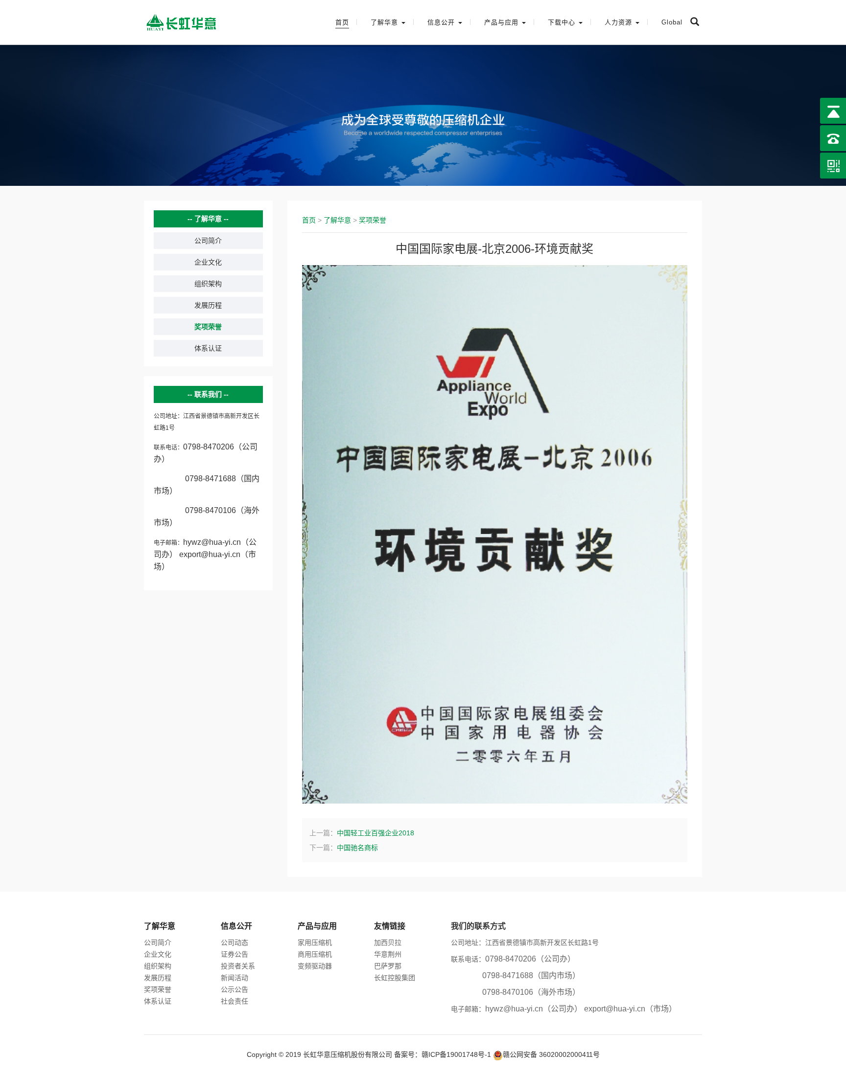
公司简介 (208, 241)
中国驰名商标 (357, 847)
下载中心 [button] (563, 22)
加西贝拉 (387, 942)
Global (671, 22)
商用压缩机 (315, 954)
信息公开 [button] (442, 22)
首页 (342, 22)
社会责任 (234, 1001)
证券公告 (234, 954)
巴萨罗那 (387, 966)
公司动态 (234, 942)
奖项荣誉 (208, 327)
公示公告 (234, 989)
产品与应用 (317, 926)
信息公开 (236, 926)
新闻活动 (234, 978)
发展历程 (208, 305)
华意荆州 (387, 954)
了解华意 (337, 220)
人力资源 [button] (619, 22)
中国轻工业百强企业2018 (375, 833)
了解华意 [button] (385, 22)
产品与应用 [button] (502, 22)
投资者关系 (238, 966)
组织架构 (208, 284)
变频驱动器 (315, 966)
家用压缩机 (315, 942)
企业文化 (208, 262)
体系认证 (208, 348)
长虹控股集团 (394, 978)
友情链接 (389, 926)
